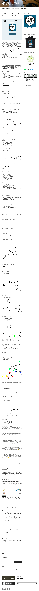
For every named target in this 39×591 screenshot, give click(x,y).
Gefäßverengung (5, 223)
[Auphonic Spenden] (20, 490)
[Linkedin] (16, 490)
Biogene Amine (5, 143)
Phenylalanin (5, 318)
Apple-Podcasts (6, 479)
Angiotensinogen (5, 188)
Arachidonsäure (5, 117)
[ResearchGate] (19, 489)
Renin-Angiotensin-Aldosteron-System (8, 173)
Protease (4, 198)
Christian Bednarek (18, 483)
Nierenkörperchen (5, 185)
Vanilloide (4, 93)
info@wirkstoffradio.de (16, 473)
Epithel (4, 206)
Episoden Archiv (8, 8)
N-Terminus (4, 395)
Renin (4, 174)
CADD (4, 266)
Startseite (3, 8)
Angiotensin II (5, 176)
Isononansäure (5, 94)
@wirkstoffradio (7, 474)
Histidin (4, 319)
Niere (4, 184)
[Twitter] (14, 489)
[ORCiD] (15, 489)
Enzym (4, 175)
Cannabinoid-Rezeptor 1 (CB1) (7, 112)
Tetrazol (4, 358)
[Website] (20, 493)
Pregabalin (4, 422)
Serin (4, 144)
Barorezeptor (5, 186)
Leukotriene (5, 119)
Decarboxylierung (5, 145)
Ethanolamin (5, 142)
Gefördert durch (17, 8)
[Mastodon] (18, 489)
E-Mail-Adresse (4, 557)
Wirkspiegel (5, 423)
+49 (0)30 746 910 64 (15, 481)
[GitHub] (17, 489)
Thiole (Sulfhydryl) (5, 279)
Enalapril (4, 297)
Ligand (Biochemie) (6, 85)
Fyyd (15, 483)
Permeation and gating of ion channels (8, 73)
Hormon (4, 179)
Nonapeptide (5, 347)
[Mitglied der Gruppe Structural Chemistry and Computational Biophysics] (15, 490)
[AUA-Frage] (10, 473)
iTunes (3, 479)
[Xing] (17, 490)
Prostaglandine (5, 118)
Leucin (4, 320)
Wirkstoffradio (13, 3)
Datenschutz (21, 578)
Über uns (25, 8)
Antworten (6, 522)
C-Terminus (4, 394)
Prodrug (4, 359)
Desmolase (4, 243)
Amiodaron (4, 421)
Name (3, 553)
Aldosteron (4, 178)
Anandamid (5, 111)
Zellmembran (5, 75)
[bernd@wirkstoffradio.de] (19, 490)
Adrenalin (4, 230)
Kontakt (22, 8)
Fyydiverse (12, 485)
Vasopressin (5, 235)
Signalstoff (4, 177)
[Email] (19, 493)
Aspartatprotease (5, 187)
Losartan (4, 388)
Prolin (4, 321)
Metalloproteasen (5, 199)
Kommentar (4, 543)
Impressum (18, 578)
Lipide (4, 78)
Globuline (4, 190)
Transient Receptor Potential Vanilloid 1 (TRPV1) (10, 76)
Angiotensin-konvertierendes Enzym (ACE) (9, 197)
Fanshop (13, 8)
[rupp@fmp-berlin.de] (20, 489)
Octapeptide (5, 357)
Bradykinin (4, 273)
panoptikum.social (13, 479)
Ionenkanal (4, 77)
